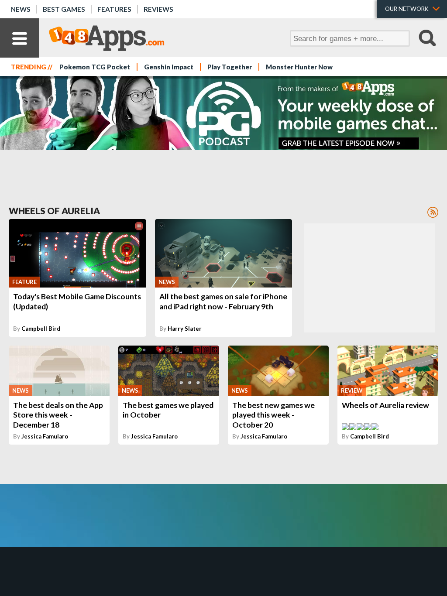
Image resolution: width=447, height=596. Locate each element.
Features (114, 9)
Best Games (64, 9)
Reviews (158, 9)
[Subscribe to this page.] (433, 212)
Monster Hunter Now (299, 67)
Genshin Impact (168, 67)
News (21, 9)
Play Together (229, 67)
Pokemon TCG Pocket (94, 67)
